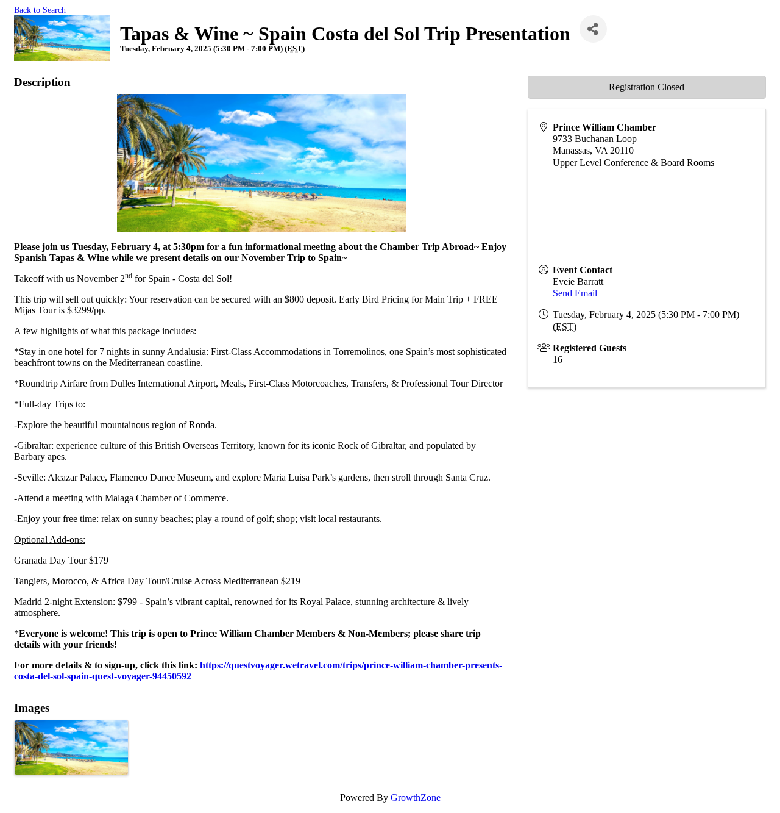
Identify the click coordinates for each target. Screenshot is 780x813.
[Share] (593, 29)
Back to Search (40, 10)
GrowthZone (416, 797)
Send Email (575, 293)
